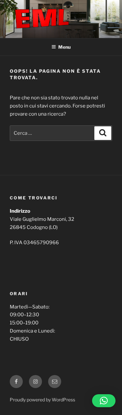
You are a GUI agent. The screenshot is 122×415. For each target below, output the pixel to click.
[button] (103, 400)
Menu (64, 47)
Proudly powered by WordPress (42, 399)
